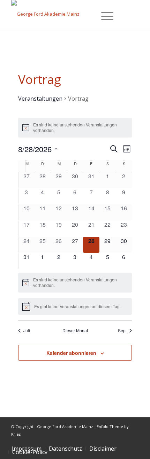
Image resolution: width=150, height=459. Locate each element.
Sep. (122, 330)
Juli (26, 330)
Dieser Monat (75, 330)
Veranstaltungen (40, 98)
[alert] (75, 128)
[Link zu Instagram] (123, 441)
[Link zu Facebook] (112, 441)
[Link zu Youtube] (133, 441)
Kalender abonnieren (71, 352)
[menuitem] (65, 448)
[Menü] (102, 15)
